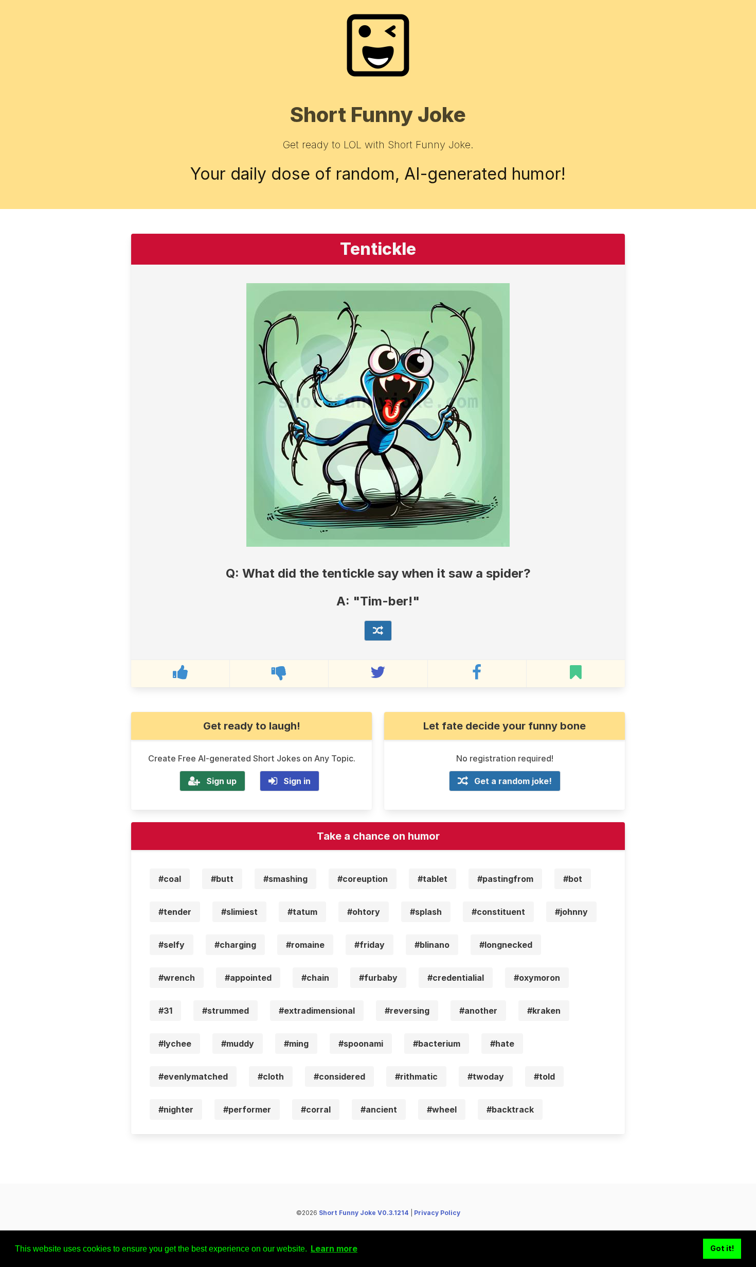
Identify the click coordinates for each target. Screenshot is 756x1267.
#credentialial (455, 978)
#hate (502, 1043)
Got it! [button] (722, 1248)
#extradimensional (317, 1010)
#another (478, 1010)
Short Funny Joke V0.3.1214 (364, 1213)
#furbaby (378, 978)
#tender (174, 912)
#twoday (485, 1076)
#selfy (171, 945)
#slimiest (239, 912)
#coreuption (362, 879)
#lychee (174, 1043)
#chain (315, 978)
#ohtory (363, 912)
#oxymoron (537, 978)
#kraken (544, 1010)
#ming (296, 1043)
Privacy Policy (437, 1213)
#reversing (407, 1010)
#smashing (285, 879)
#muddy (237, 1043)
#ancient (379, 1109)
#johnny (571, 912)
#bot (572, 879)
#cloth (271, 1076)
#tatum (302, 912)
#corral (316, 1109)
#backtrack (510, 1109)
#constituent (498, 912)
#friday (369, 945)
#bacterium (436, 1043)
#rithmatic (416, 1076)
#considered (339, 1076)
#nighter (175, 1109)
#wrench (176, 978)
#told (544, 1076)
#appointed (248, 978)
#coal (169, 879)
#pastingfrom (505, 879)
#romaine (305, 945)
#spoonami (360, 1043)
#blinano (432, 945)
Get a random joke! (513, 781)
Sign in (297, 781)
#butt (222, 879)
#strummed (225, 1010)
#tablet (432, 879)
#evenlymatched (193, 1076)
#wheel (442, 1109)
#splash (426, 912)
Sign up (221, 781)
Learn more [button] (334, 1248)
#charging (235, 945)
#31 (165, 1010)
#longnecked (505, 945)
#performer (247, 1109)
